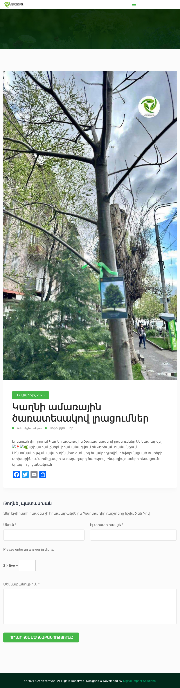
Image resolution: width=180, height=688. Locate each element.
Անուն (9, 525)
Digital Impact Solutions (139, 680)
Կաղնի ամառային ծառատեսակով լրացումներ (80, 412)
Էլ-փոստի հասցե (106, 525)
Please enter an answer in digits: (28, 549)
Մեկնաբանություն (21, 584)
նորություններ (61, 428)
